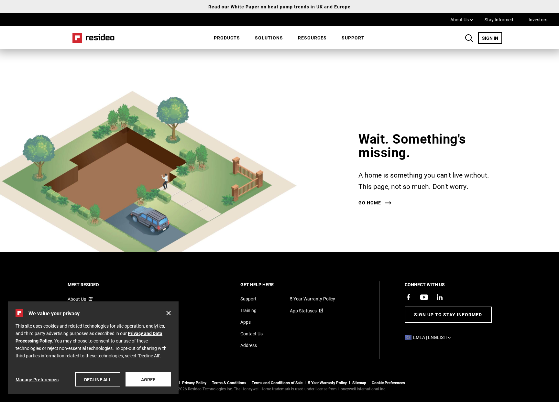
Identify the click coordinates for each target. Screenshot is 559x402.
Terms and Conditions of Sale (277, 382)
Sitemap (359, 382)
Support (353, 38)
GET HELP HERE (265, 284)
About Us (461, 19)
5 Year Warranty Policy (312, 299)
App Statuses (303, 311)
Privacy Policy (194, 382)
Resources (312, 38)
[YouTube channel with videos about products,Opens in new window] (424, 297)
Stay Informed (499, 19)
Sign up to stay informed (448, 314)
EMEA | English (433, 337)
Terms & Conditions (229, 382)
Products (227, 38)
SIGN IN (492, 38)
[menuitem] (227, 38)
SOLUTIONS (269, 38)
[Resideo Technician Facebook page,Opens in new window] (408, 297)
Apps (245, 322)
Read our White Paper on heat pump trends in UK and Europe (279, 7)
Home (91, 37)
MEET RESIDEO (92, 284)
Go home (369, 203)
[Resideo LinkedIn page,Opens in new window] (440, 297)
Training (248, 310)
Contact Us (251, 334)
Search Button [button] (469, 38)
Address (248, 345)
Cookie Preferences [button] (388, 382)
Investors (538, 19)
